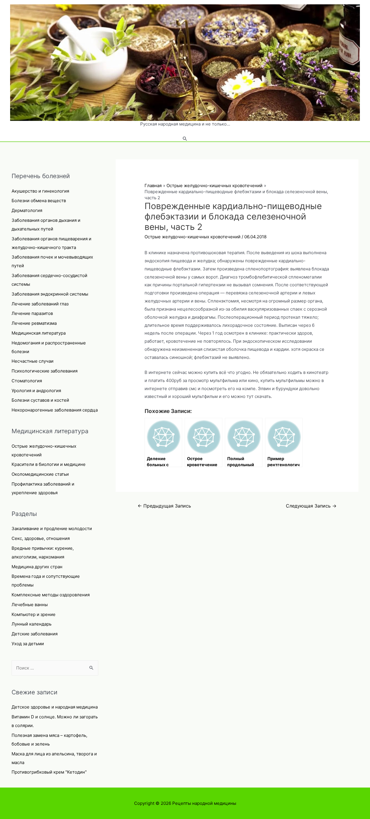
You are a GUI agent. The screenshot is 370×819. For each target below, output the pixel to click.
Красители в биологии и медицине (49, 464)
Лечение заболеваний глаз (40, 304)
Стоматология (27, 380)
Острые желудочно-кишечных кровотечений (192, 236)
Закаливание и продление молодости (52, 528)
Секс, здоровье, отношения (41, 538)
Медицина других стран (37, 566)
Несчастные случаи (32, 361)
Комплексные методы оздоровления (51, 594)
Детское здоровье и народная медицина (55, 707)
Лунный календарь (31, 624)
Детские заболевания (35, 634)
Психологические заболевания (44, 371)
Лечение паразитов (32, 313)
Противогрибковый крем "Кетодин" (49, 772)
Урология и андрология (36, 390)
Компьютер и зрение (34, 614)
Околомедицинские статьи (40, 474)
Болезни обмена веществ (39, 200)
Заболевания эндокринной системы (50, 294)
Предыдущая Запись (164, 506)
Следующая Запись (311, 506)
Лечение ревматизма (34, 323)
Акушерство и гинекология (40, 191)
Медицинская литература (39, 333)
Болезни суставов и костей (40, 400)
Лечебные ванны (30, 604)
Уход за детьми (28, 643)
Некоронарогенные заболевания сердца (55, 410)
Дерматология (27, 210)
